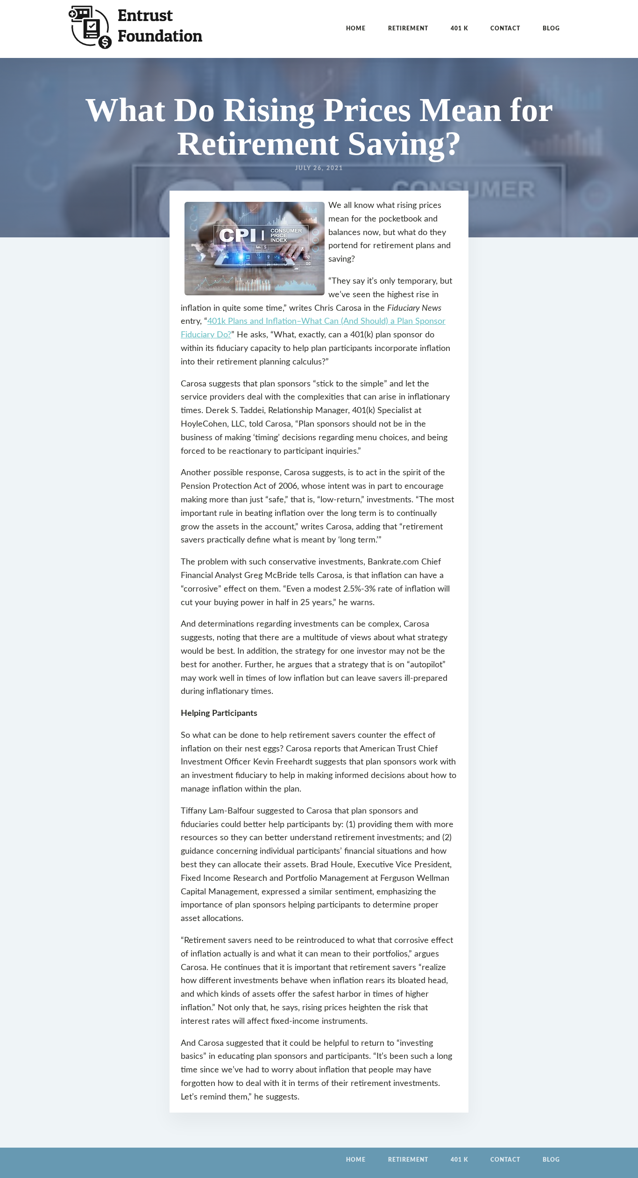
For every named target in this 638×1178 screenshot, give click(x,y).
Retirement (408, 28)
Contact (505, 28)
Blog (551, 28)
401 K (459, 28)
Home (356, 28)
